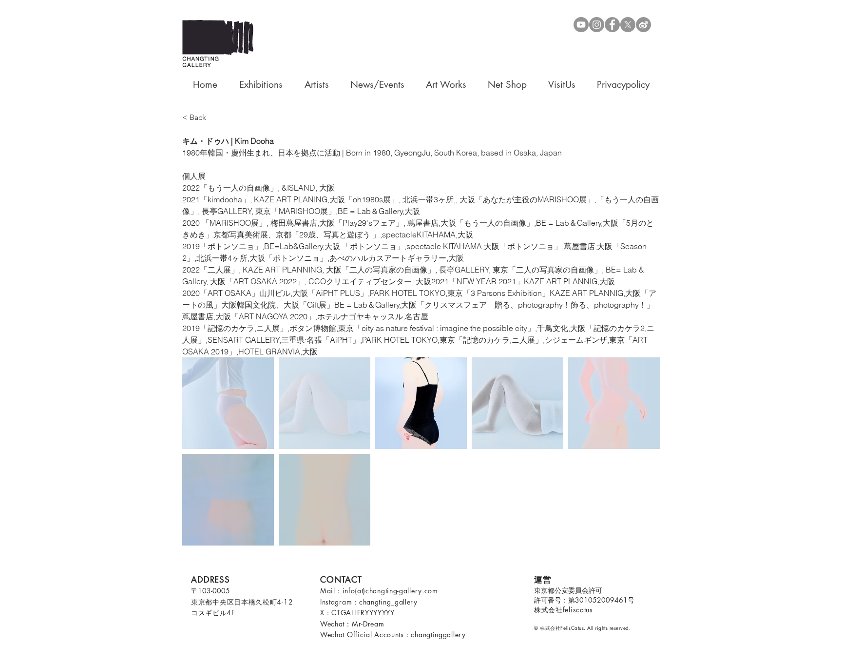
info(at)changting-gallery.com (390, 590)
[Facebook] (612, 24)
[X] (627, 24)
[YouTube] (581, 24)
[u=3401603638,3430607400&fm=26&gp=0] (643, 24)
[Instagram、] (596, 24)
